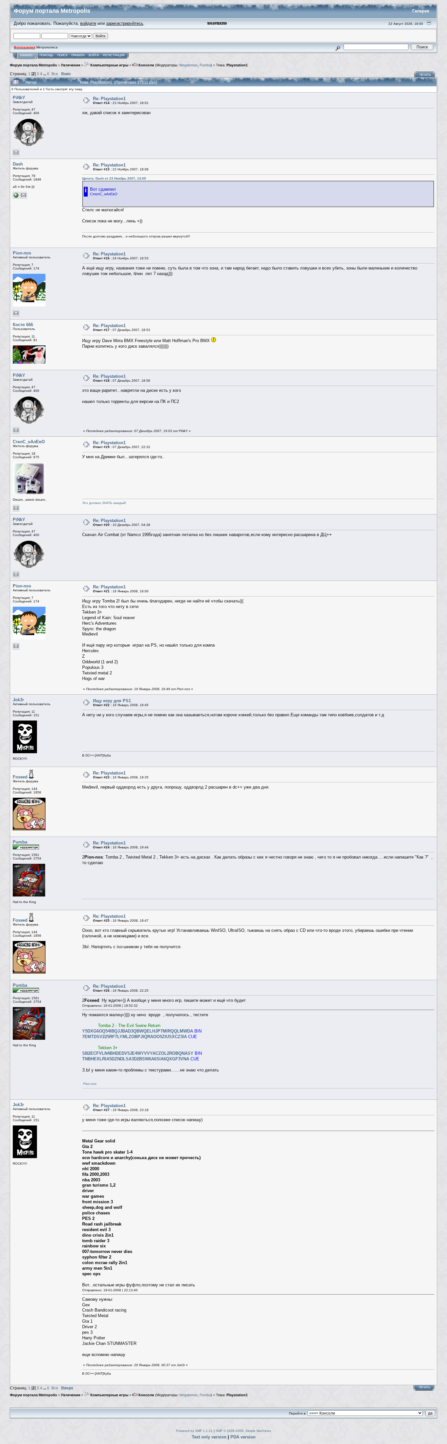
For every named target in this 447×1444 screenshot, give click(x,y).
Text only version (209, 1437)
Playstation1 (237, 65)
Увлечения (70, 65)
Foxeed (20, 776)
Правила (78, 55)
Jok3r (18, 699)
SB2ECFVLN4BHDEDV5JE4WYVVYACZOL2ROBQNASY (137, 1053)
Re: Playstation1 (109, 98)
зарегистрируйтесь (124, 23)
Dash (18, 164)
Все (54, 74)
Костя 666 (23, 324)
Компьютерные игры (108, 65)
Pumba (205, 65)
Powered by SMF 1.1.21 (194, 1431)
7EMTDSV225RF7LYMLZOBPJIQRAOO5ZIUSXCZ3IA (134, 1036)
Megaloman (188, 65)
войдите (88, 23)
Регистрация (114, 55)
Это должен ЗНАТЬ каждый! (104, 503)
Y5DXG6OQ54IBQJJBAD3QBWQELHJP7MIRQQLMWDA (137, 1031)
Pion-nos (22, 253)
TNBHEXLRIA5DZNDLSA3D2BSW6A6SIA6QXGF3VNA (135, 1058)
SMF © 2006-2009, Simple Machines (243, 1431)
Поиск (62, 55)
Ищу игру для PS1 (112, 700)
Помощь (46, 55)
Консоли (145, 65)
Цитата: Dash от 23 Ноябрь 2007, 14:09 (114, 178)
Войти (94, 55)
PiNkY (19, 97)
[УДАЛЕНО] (16, 197)
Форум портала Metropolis (33, 65)
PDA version (243, 1437)
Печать (425, 75)
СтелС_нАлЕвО (29, 441)
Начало (26, 55)
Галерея (420, 11)
